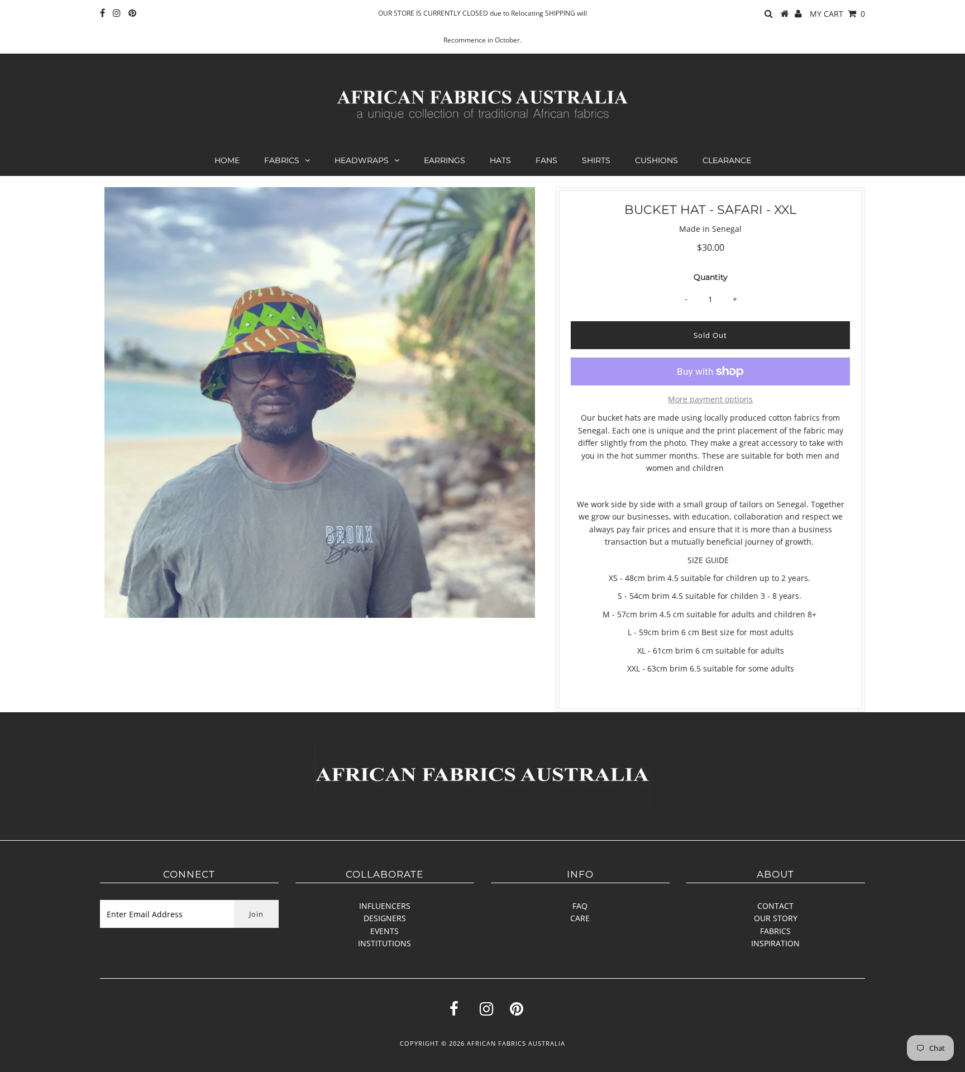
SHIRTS (596, 160)
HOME (227, 160)
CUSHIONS (656, 160)
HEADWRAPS (362, 160)
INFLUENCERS (384, 906)
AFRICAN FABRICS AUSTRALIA (516, 1043)
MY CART (837, 13)
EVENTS (384, 931)
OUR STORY (775, 918)
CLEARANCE (727, 160)
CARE (580, 918)
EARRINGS (444, 160)
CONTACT (775, 906)
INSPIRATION (775, 943)
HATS (500, 160)
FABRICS (281, 160)
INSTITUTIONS (384, 943)
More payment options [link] (710, 399)
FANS (546, 160)
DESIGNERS (385, 918)
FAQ (579, 906)
